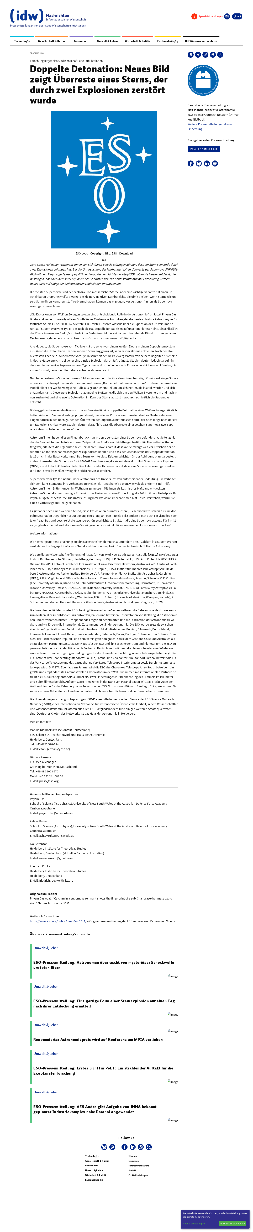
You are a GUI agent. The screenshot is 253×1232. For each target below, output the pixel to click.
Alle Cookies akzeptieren (232, 1223)
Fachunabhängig (167, 41)
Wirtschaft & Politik (137, 41)
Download (126, 253)
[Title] (205, 55)
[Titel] (191, 55)
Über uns (133, 1156)
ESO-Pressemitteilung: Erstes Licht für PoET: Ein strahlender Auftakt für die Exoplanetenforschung (103, 1070)
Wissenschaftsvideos (202, 41)
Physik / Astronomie (203, 148)
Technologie (22, 41)
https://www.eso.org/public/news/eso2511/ (58, 921)
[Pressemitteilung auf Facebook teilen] (191, 163)
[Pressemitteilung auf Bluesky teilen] (199, 163)
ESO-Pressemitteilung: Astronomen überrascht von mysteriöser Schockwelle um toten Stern (103, 964)
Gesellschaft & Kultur (51, 41)
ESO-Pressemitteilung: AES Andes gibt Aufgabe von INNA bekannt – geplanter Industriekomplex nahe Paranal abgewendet (96, 1109)
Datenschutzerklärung (139, 1165)
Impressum (134, 1161)
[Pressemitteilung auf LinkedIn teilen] (207, 163)
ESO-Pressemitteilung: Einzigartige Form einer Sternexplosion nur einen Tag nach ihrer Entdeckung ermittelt (104, 1003)
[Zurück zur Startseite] (48, 18)
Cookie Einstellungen (138, 1175)
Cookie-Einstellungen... (195, 1223)
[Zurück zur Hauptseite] (237, 16)
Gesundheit (81, 41)
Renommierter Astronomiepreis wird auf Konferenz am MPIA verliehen (98, 1039)
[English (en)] (227, 16)
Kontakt (132, 1170)
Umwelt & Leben (107, 41)
